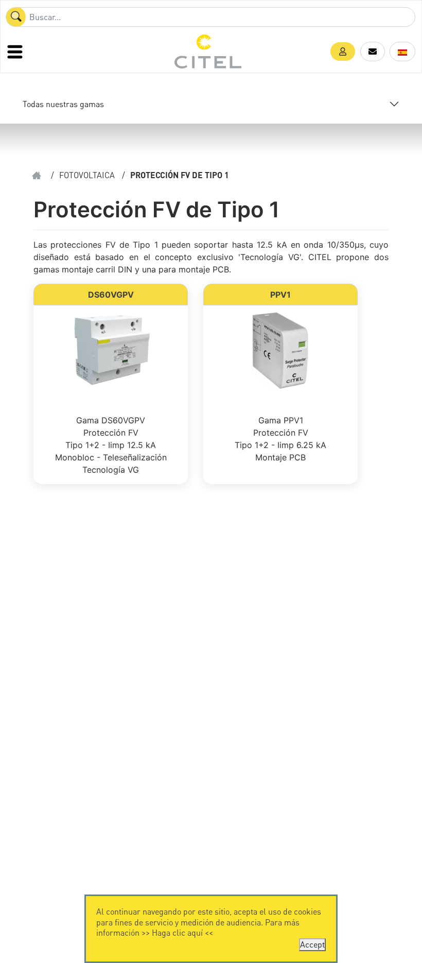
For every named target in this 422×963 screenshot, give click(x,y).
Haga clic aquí (177, 932)
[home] (36, 175)
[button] (343, 51)
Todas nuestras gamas (63, 103)
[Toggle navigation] (16, 51)
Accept (312, 944)
